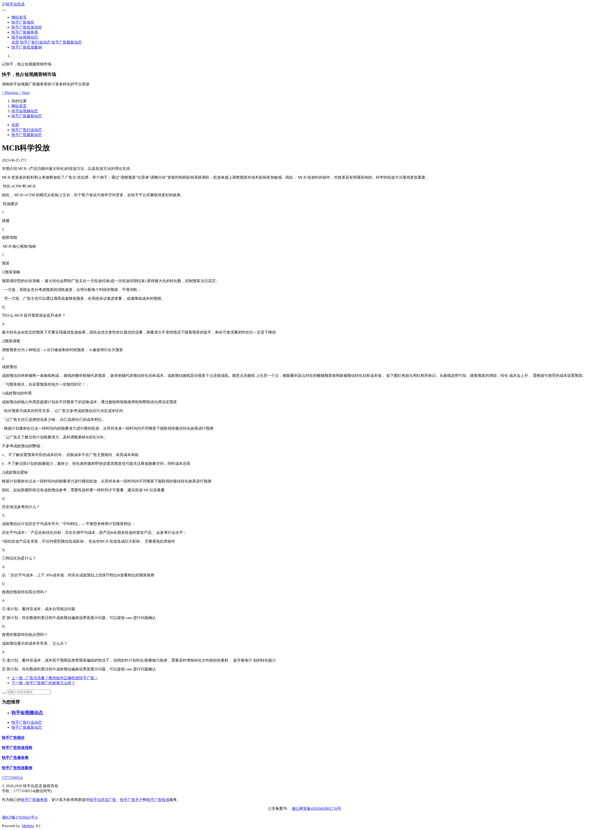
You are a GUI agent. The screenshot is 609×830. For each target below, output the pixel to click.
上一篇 (54, 678)
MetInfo (28, 826)
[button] (10, 93)
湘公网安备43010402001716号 (316, 808)
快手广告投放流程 (26, 27)
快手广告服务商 (24, 32)
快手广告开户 (131, 800)
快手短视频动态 (24, 37)
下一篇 (43, 683)
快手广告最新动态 (66, 42)
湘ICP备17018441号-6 (20, 817)
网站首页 (19, 17)
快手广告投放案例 (26, 47)
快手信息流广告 (102, 800)
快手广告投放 (158, 800)
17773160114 (12, 778)
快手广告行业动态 (35, 42)
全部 (15, 42)
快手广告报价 (22, 22)
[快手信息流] (304, 4)
